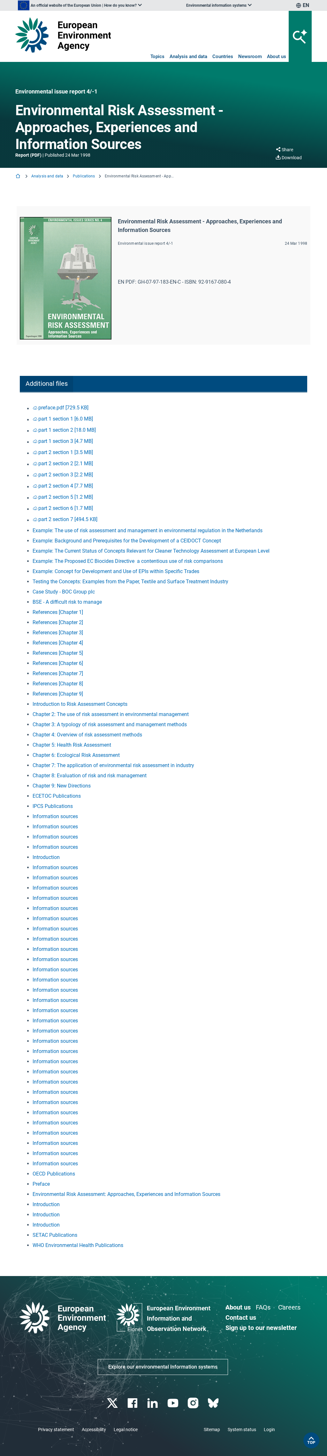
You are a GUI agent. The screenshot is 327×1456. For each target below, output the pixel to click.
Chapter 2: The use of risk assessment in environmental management (111, 714)
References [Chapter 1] (58, 612)
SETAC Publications (55, 1235)
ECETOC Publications (57, 796)
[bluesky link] (214, 1403)
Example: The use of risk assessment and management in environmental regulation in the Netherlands (147, 530)
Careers (289, 1307)
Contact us (240, 1317)
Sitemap (212, 1429)
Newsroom (250, 56)
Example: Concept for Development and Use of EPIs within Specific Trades (116, 571)
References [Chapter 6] (58, 663)
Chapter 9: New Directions (62, 786)
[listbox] (79, 5)
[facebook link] (133, 1403)
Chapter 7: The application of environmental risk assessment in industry (113, 765)
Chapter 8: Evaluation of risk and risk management (90, 776)
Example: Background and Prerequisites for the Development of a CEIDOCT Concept (127, 541)
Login (269, 1429)
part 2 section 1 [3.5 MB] (65, 452)
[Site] (63, 35)
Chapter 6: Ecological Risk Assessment (76, 755)
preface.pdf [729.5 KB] (63, 408)
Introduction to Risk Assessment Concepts (80, 704)
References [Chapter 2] (58, 622)
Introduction (46, 857)
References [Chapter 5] (58, 653)
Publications (84, 176)
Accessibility (94, 1429)
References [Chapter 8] (58, 684)
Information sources (55, 816)
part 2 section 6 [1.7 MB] (65, 508)
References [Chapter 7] (58, 673)
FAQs (263, 1307)
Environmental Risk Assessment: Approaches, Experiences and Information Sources (126, 1194)
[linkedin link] (153, 1403)
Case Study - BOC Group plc (64, 592)
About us (276, 56)
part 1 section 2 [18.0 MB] (67, 430)
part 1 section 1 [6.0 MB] (65, 419)
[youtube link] (173, 1403)
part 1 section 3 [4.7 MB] (65, 441)
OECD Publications (54, 1174)
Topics (157, 56)
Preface (41, 1184)
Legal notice (126, 1429)
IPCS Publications (53, 806)
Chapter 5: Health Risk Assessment (72, 745)
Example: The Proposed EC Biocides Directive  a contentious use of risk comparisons (128, 561)
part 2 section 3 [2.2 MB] (65, 475)
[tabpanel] (163, 827)
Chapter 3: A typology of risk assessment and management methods (110, 724)
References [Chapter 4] (58, 643)
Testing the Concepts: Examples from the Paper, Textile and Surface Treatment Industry (130, 582)
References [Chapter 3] (58, 633)
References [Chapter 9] (58, 694)
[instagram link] (194, 1403)
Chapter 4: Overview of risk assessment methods (87, 735)
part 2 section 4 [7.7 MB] (65, 486)
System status (242, 1429)
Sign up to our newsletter (261, 1328)
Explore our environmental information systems (162, 1367)
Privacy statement (56, 1429)
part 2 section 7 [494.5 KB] (67, 519)
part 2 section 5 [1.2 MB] (65, 497)
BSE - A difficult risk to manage (67, 602)
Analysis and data (188, 56)
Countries (222, 56)
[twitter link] (113, 1403)
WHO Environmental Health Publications (78, 1245)
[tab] (46, 384)
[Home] (18, 176)
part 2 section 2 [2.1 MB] (65, 463)
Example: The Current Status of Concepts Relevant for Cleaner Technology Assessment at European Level (151, 551)
